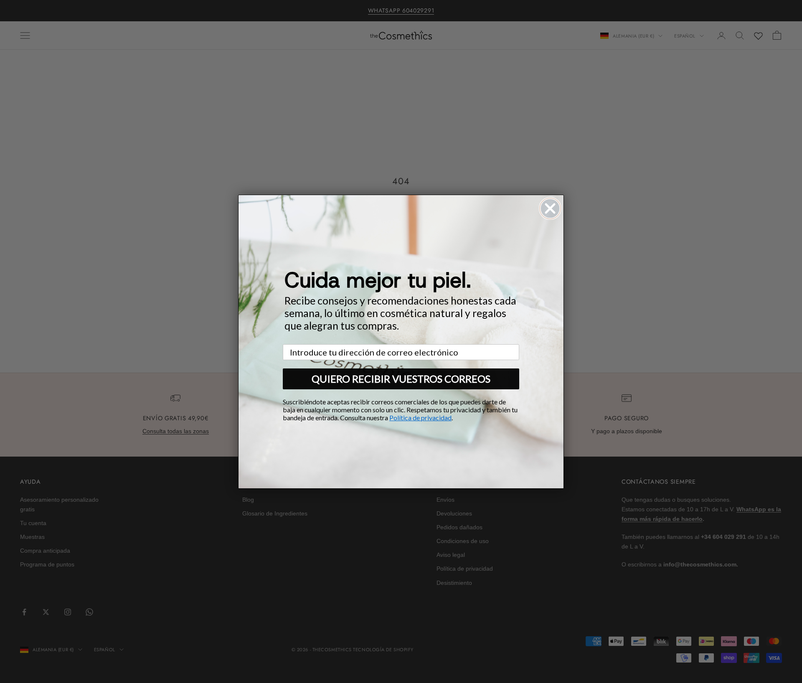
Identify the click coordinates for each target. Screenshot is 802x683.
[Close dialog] (550, 208)
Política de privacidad (420, 417)
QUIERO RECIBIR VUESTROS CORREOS (401, 379)
